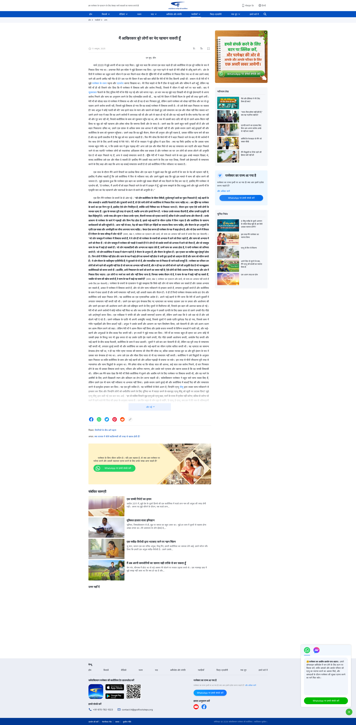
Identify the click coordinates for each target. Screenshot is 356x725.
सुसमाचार (92, 92)
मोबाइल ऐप (249, 5)
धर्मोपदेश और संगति (174, 14)
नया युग (234, 14)
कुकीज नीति (127, 722)
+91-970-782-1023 (103, 709)
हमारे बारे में (254, 14)
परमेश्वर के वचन (99, 83)
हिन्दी (264, 5)
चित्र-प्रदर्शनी (216, 14)
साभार (117, 722)
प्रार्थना (120, 83)
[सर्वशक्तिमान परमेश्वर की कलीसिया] (178, 5)
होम (90, 14)
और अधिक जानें (223, 191)
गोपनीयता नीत (107, 722)
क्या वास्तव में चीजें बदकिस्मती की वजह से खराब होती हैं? (117, 436)
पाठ (152, 14)
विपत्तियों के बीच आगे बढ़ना (105, 430)
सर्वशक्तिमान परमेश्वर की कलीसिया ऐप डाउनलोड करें (111, 680)
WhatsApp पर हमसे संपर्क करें (241, 197)
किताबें (104, 14)
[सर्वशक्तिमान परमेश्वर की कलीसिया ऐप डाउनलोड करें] (95, 691)
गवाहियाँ (194, 14)
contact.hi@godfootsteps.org (137, 709)
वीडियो (122, 14)
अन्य (105, 20)
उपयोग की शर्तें (93, 722)
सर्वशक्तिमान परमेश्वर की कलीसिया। (241, 721)
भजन (139, 14)
